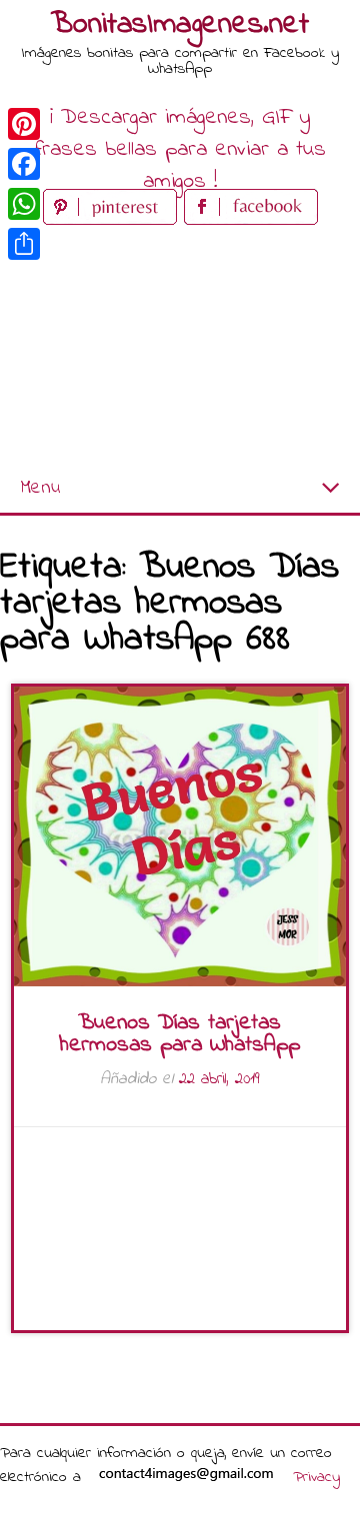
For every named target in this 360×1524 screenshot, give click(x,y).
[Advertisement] (180, 347)
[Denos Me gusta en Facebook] (251, 220)
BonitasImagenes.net (180, 25)
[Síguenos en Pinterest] (113, 220)
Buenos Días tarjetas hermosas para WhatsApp (180, 1034)
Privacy (316, 1477)
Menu (40, 488)
